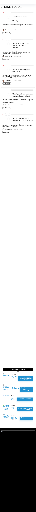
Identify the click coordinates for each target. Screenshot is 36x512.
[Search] (33, 2)
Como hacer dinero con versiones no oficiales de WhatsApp (20, 19)
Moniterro (13, 396)
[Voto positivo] (9, 13)
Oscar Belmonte (8, 105)
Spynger (13, 415)
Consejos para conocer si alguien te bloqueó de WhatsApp (20, 45)
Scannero (13, 385)
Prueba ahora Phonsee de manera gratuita (25, 409)
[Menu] (2, 2)
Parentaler (13, 374)
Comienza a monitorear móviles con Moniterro (25, 399)
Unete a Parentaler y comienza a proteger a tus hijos (26, 378)
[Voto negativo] (6, 13)
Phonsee (13, 405)
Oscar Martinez (8, 29)
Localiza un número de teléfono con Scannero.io (26, 389)
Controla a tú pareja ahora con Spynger (26, 418)
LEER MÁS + (6, 32)
